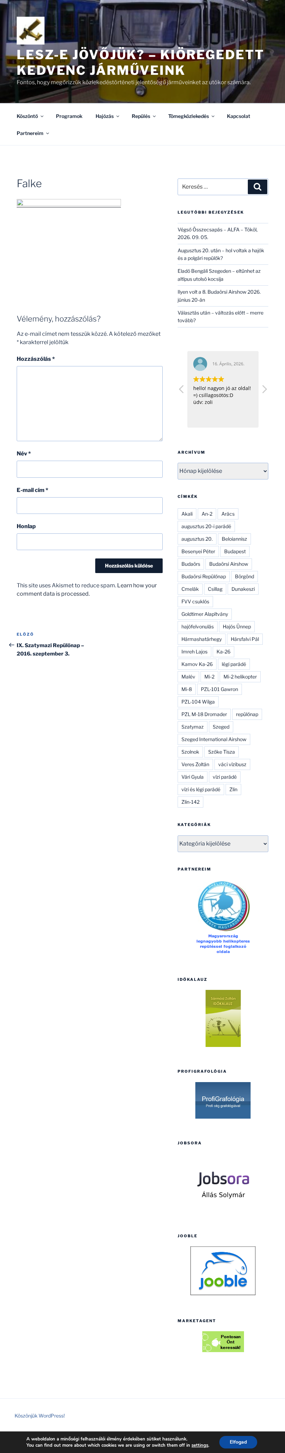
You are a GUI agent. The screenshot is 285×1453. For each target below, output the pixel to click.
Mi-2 (209, 677)
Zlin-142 (190, 802)
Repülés (141, 116)
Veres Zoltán (195, 764)
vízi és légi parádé (200, 789)
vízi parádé (225, 777)
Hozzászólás (36, 359)
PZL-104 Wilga (198, 702)
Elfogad (238, 1442)
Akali (187, 514)
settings (200, 1445)
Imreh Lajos (194, 651)
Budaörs (190, 564)
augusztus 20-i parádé (206, 526)
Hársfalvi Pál (245, 639)
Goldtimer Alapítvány (204, 614)
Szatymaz (192, 727)
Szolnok (190, 752)
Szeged (221, 727)
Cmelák (190, 589)
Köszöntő (27, 116)
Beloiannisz (234, 539)
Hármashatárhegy (201, 639)
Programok (69, 116)
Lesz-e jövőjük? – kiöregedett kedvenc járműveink (140, 62)
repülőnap (247, 714)
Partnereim (30, 133)
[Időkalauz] (223, 1018)
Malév (188, 677)
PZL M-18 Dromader (204, 714)
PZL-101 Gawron (219, 689)
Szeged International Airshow (213, 739)
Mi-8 (186, 689)
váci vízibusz (232, 764)
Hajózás (105, 116)
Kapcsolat (238, 116)
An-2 (207, 514)
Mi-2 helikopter (240, 677)
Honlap (26, 526)
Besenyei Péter (198, 551)
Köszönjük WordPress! (40, 1416)
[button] (264, 391)
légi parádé (234, 664)
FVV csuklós (195, 601)
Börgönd (244, 576)
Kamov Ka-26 (197, 664)
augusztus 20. (197, 539)
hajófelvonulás (197, 626)
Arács (228, 514)
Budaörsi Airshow (228, 564)
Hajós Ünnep (237, 626)
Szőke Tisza (221, 752)
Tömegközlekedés (188, 116)
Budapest (235, 551)
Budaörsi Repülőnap (203, 576)
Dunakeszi (243, 589)
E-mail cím (32, 490)
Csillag (215, 589)
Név (24, 453)
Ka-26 (223, 651)
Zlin (233, 789)
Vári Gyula (192, 777)
